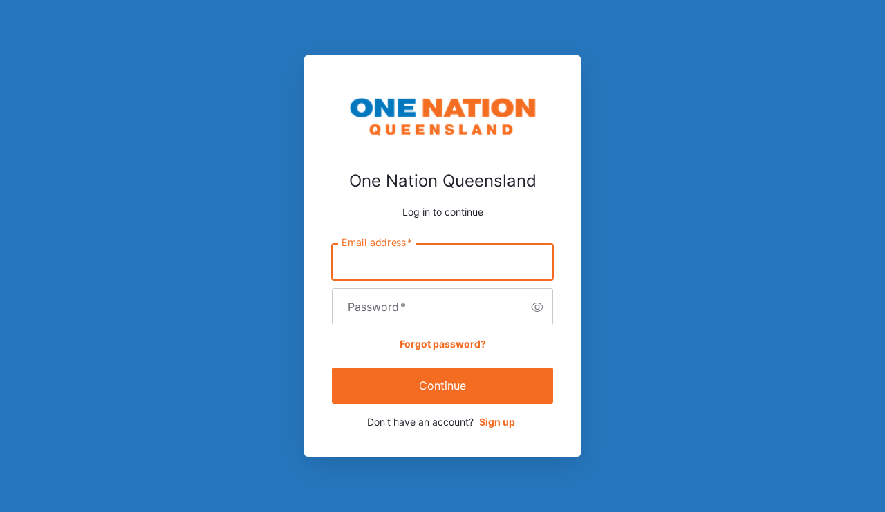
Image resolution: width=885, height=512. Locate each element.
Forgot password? (443, 344)
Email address (377, 242)
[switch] (537, 307)
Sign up (497, 422)
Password (377, 307)
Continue (442, 385)
